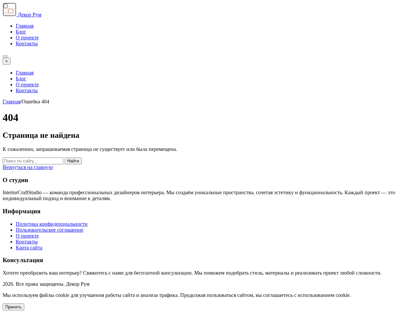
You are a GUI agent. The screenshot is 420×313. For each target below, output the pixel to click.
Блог (21, 31)
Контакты (27, 43)
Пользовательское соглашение (49, 230)
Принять (13, 306)
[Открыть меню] (5, 56)
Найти (73, 160)
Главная (24, 26)
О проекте (27, 37)
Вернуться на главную (28, 167)
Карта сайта (29, 247)
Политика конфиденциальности (52, 224)
